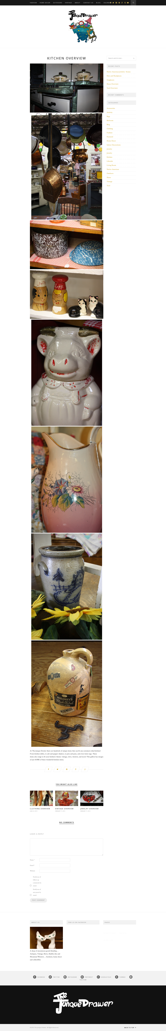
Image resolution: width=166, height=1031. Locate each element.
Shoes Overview (112, 84)
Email (32, 865)
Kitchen (109, 157)
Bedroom (110, 120)
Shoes (109, 177)
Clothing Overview (40, 809)
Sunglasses (110, 80)
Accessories (111, 108)
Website (32, 871)
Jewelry (109, 149)
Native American (113, 169)
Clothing (110, 128)
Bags (108, 116)
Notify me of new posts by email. (37, 892)
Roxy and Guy (122, 936)
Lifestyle (110, 161)
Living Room (111, 165)
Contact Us (88, 3)
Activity (109, 112)
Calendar (108, 3)
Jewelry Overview (89, 809)
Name (32, 860)
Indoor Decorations (114, 145)
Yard (108, 185)
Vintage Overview (64, 809)
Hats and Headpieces (114, 76)
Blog (98, 3)
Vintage (68, 3)
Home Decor (45, 3)
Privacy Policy (109, 929)
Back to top (129, 1027)
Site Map (122, 929)
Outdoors (57, 3)
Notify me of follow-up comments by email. (37, 881)
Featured (110, 137)
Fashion (33, 3)
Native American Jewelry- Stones (119, 72)
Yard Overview (112, 88)
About (77, 3)
